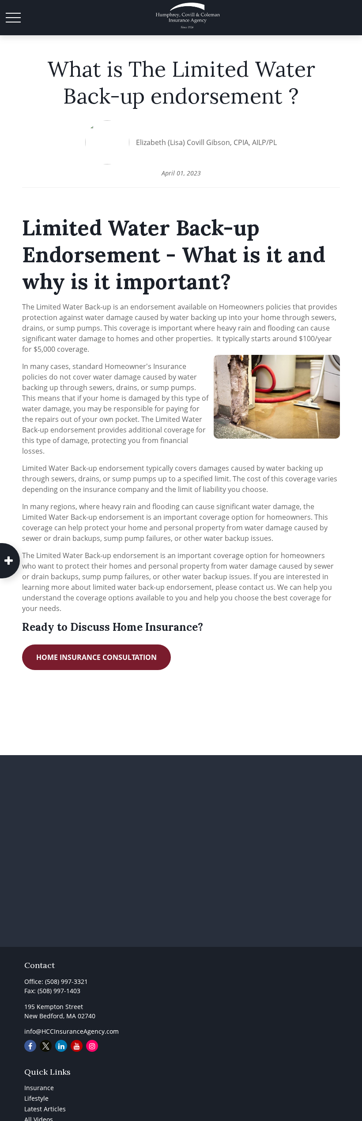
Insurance (39, 1088)
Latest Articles (45, 1109)
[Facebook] (30, 1046)
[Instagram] (92, 1046)
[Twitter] (46, 1046)
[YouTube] (77, 1046)
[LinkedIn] (61, 1046)
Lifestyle (36, 1098)
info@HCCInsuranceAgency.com (71, 1031)
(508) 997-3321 (66, 981)
